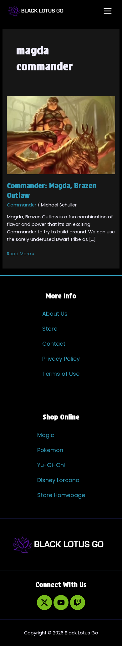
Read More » (20, 253)
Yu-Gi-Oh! (51, 465)
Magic (45, 435)
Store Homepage (61, 495)
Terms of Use (60, 374)
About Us (55, 314)
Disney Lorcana (58, 480)
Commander (21, 205)
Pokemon (50, 450)
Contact (53, 344)
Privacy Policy (61, 359)
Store (49, 329)
